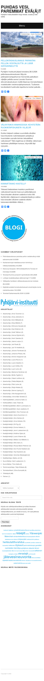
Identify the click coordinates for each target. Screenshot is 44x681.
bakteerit (6, 530)
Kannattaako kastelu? (13, 183)
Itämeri (37, 548)
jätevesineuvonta (17, 556)
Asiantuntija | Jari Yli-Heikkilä (12, 347)
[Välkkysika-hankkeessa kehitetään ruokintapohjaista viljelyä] (22, 109)
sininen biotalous (26, 560)
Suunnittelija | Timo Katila (11, 464)
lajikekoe (11, 530)
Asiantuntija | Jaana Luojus (12, 341)
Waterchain (9, 536)
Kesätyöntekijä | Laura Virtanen (13, 436)
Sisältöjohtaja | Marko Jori (11, 458)
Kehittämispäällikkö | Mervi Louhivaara (15, 406)
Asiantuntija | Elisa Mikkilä (11, 323)
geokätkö (38, 545)
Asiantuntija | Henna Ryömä (12, 335)
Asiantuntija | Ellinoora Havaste (13, 326)
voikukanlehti (30, 539)
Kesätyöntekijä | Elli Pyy (11, 424)
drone (38, 536)
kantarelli (31, 551)
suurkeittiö (27, 542)
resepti (20, 533)
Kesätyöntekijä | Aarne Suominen (31, 34)
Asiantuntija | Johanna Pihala (12, 353)
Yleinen (5, 476)
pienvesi (25, 563)
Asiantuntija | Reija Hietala (11, 387)
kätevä (16, 539)
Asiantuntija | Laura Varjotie (12, 363)
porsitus (33, 542)
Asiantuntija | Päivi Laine (11, 384)
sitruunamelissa (36, 557)
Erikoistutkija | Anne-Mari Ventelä (14, 396)
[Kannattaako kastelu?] (22, 168)
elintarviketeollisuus (20, 536)
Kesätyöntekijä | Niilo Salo (33, 157)
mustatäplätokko (6, 551)
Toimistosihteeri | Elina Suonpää (13, 470)
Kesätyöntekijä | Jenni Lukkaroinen (14, 430)
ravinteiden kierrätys (13, 548)
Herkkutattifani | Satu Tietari (12, 403)
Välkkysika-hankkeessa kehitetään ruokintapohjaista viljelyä (20, 126)
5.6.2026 (3, 69)
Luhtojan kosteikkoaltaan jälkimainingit (16, 278)
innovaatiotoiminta (36, 560)
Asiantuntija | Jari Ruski (10, 344)
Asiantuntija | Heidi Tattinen (12, 332)
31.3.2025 (4, 130)
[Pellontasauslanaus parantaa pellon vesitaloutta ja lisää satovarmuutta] (22, 45)
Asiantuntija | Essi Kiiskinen (12, 329)
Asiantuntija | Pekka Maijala (12, 381)
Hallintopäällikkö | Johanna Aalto (14, 400)
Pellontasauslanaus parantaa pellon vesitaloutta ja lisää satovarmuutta (18, 63)
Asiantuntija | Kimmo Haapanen (13, 357)
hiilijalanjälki (22, 539)
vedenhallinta (18, 563)
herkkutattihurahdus (13, 542)
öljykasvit (19, 545)
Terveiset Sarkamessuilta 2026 (13, 293)
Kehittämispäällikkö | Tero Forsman (14, 412)
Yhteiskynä (6, 473)
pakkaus (36, 539)
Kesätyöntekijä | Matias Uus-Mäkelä (15, 439)
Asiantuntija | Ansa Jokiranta (12, 317)
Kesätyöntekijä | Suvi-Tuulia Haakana (15, 449)
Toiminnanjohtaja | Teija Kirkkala (13, 467)
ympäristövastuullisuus (21, 530)
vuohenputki (31, 554)
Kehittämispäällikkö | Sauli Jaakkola (15, 409)
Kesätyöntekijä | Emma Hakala (13, 427)
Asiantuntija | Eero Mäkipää (33, 98)
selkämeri (38, 550)
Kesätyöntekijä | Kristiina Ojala (13, 433)
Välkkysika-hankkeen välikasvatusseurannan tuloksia (20, 281)
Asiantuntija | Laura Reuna (12, 360)
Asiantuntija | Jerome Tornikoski (13, 350)
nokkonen (11, 545)
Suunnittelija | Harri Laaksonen (13, 461)
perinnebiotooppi (29, 545)
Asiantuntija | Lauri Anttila (11, 366)
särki (29, 563)
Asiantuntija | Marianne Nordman (14, 372)
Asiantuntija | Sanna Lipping (12, 390)
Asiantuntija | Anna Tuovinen (12, 314)
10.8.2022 (4, 186)
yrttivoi (27, 534)
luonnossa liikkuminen (22, 551)
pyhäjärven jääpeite (27, 548)
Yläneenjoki (36, 533)
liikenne (14, 551)
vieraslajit (23, 553)
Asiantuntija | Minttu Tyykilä (12, 375)
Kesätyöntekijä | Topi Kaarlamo (13, 452)
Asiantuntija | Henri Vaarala (12, 338)
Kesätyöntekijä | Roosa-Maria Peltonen (16, 446)
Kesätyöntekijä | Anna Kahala (12, 421)
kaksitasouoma (9, 539)
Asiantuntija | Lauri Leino (11, 369)
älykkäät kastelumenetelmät (12, 560)
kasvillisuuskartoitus (35, 530)
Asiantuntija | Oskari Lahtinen (12, 378)
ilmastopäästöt (31, 536)
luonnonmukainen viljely (9, 534)
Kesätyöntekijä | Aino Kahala (12, 418)
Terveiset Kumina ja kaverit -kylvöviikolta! (16, 275)
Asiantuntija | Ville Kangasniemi (13, 393)
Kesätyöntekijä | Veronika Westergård (15, 455)
